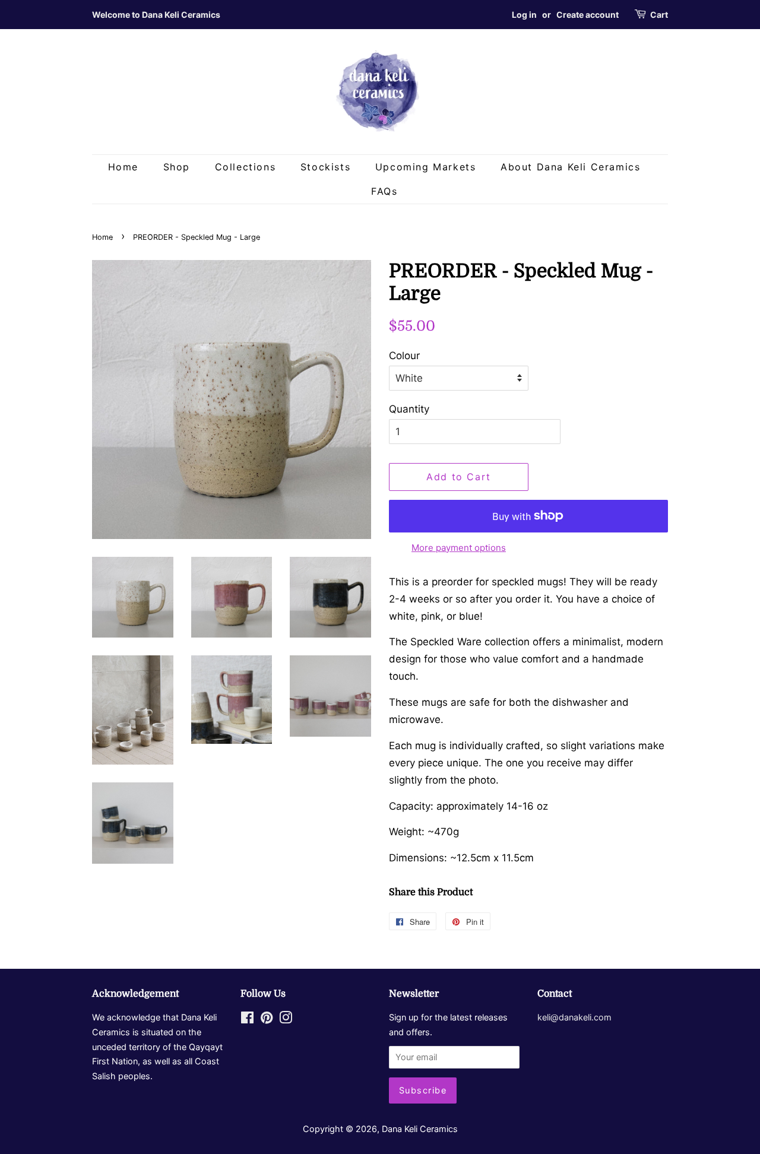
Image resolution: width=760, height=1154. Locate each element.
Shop (176, 167)
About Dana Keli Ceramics (570, 167)
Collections (245, 167)
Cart (659, 14)
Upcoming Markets (425, 167)
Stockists (325, 167)
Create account (587, 14)
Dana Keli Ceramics (420, 1129)
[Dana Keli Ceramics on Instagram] (285, 1019)
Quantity (409, 409)
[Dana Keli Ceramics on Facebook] (247, 1019)
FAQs (384, 191)
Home (123, 167)
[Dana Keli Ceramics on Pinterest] (266, 1019)
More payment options (458, 547)
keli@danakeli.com (574, 1017)
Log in (524, 14)
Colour (404, 356)
